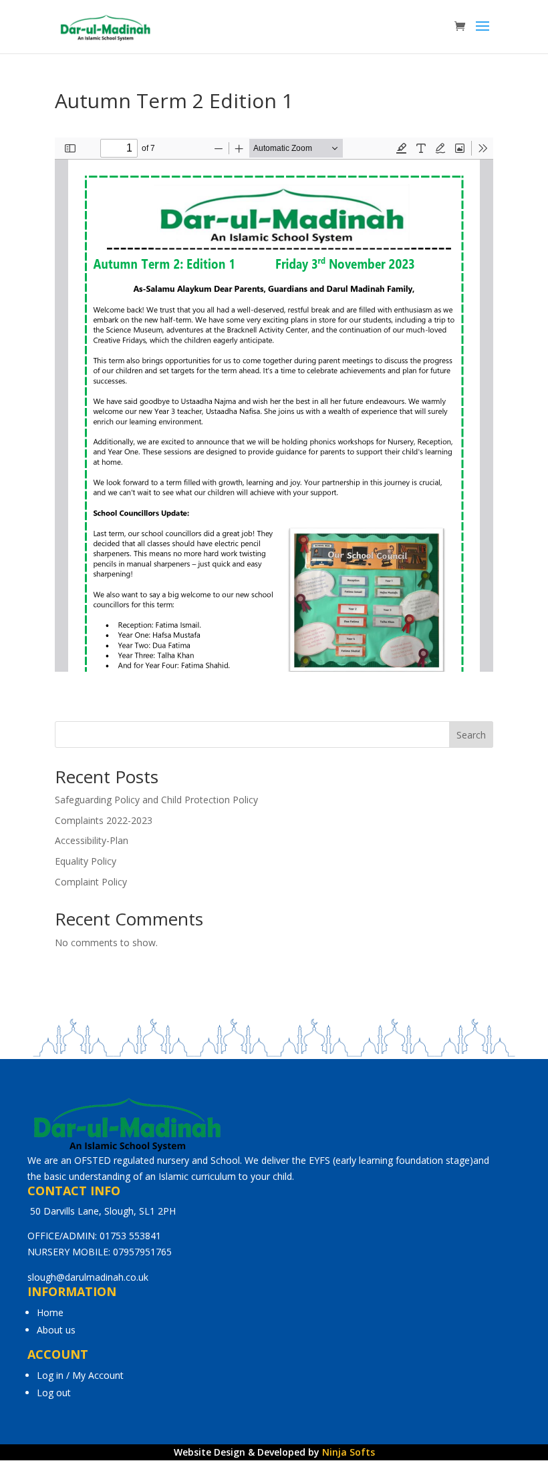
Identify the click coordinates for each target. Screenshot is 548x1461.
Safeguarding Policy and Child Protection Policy (156, 799)
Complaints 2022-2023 (103, 820)
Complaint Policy (91, 881)
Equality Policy (85, 861)
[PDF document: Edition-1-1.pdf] (274, 405)
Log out (54, 1392)
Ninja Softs (348, 1452)
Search (471, 734)
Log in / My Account (80, 1375)
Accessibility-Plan (91, 840)
